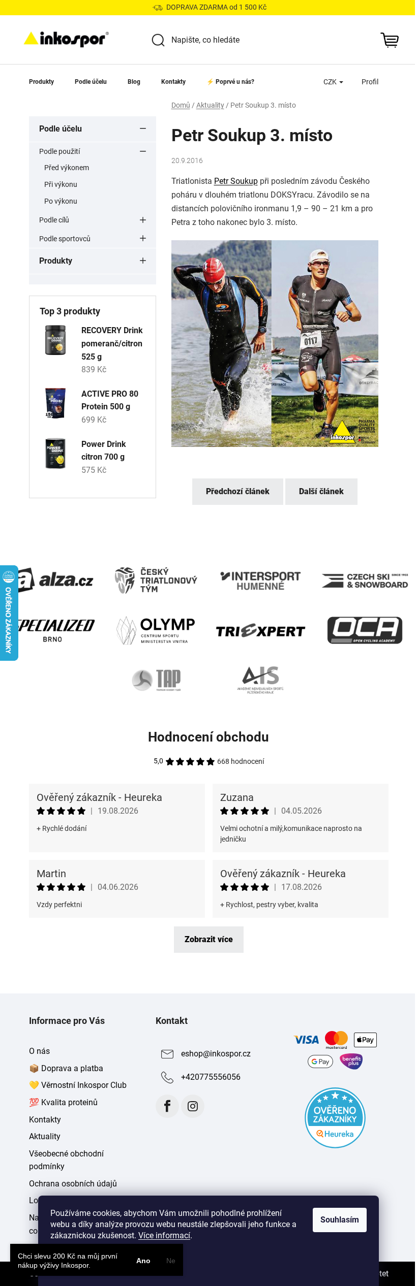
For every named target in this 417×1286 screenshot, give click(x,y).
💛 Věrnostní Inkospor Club (78, 1085)
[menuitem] (41, 82)
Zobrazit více (209, 939)
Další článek (321, 491)
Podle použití (59, 151)
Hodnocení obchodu (208, 737)
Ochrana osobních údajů (73, 1183)
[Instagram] (192, 1106)
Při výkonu (60, 184)
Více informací (164, 1235)
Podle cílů (54, 220)
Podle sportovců (65, 239)
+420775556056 (211, 1077)
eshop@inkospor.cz (216, 1053)
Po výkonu (60, 201)
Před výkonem (66, 168)
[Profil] (370, 82)
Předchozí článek (238, 491)
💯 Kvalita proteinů (63, 1102)
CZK (330, 82)
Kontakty (45, 1119)
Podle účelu (60, 129)
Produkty (55, 261)
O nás (39, 1051)
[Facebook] (167, 1106)
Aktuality (45, 1136)
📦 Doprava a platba (66, 1068)
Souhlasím (339, 1220)
